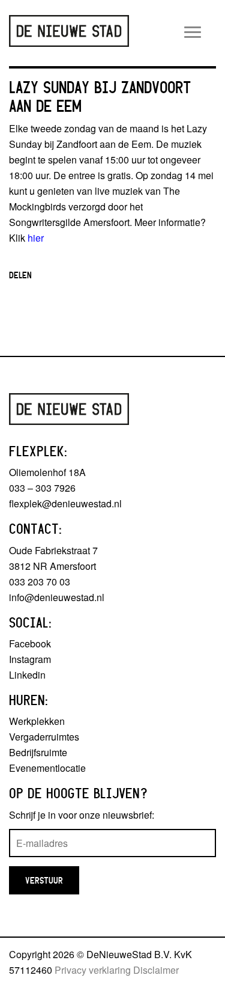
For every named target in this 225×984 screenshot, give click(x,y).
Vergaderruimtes (44, 737)
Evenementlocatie (47, 768)
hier (36, 238)
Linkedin (27, 675)
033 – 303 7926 (42, 488)
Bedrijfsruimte (38, 752)
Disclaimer (156, 970)
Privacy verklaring (93, 970)
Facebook (30, 643)
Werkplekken (37, 721)
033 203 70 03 (39, 581)
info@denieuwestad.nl (56, 597)
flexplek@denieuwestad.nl (65, 503)
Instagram (30, 659)
